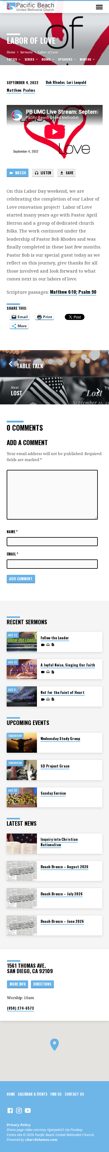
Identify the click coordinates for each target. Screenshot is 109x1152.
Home (11, 52)
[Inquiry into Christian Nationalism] (22, 844)
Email (12, 554)
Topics (12, 59)
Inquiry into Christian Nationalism (59, 841)
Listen (45, 172)
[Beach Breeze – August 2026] (22, 871)
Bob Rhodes (55, 82)
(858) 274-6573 (20, 1008)
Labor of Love (48, 52)
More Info (18, 984)
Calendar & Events (32, 1094)
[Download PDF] (52, 644)
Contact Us (74, 1094)
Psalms (29, 90)
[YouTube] (27, 1110)
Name (12, 531)
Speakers (65, 59)
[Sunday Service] (22, 797)
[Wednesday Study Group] (22, 743)
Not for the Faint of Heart (62, 692)
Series (30, 59)
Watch (20, 172)
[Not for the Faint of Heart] (22, 696)
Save (69, 172)
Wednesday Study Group (60, 738)
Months (86, 59)
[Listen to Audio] (48, 644)
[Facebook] (10, 1110)
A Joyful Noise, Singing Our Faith (68, 665)
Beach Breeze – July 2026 (62, 894)
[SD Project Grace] (22, 770)
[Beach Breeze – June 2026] (22, 926)
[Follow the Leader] (22, 642)
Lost (16, 393)
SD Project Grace (55, 766)
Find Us (55, 1094)
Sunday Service (53, 793)
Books (46, 59)
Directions (42, 984)
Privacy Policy (19, 1124)
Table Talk (30, 366)
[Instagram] (18, 1110)
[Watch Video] (43, 645)
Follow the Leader (55, 638)
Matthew (14, 90)
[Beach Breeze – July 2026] (22, 898)
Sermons (26, 52)
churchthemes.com (41, 1139)
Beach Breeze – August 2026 (64, 866)
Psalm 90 (87, 291)
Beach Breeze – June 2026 (62, 921)
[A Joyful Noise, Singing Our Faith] (22, 669)
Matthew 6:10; (63, 291)
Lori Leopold (76, 82)
